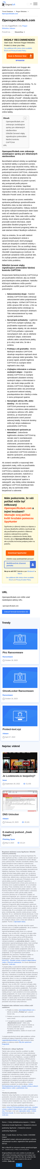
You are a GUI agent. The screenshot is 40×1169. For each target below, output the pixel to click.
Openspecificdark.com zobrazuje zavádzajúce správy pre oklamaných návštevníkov (15, 126)
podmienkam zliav (22, 1088)
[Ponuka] (35, 4)
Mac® (20, 573)
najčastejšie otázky (19, 921)
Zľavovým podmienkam (14, 962)
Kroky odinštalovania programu (19, 1122)
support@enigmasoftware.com (11, 1040)
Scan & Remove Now (17, 56)
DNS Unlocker (11, 814)
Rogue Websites (21, 11)
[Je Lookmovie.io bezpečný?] (20, 762)
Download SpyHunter (17, 553)
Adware (12, 28)
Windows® (31, 571)
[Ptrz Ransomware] (20, 639)
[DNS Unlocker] (20, 801)
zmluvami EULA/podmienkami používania (18, 1107)
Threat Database (7, 11)
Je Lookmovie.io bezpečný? (19, 776)
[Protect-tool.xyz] (20, 716)
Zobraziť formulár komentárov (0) (16, 612)
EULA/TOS (5, 960)
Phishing (6, 839)
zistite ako (12, 964)
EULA (6, 50)
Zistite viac (11, 1161)
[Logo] (8, 4)
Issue (5, 780)
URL (5, 145)
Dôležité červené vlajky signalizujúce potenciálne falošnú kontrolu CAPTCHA (16, 137)
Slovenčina (31, 4)
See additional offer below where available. (18, 48)
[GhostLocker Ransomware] (20, 677)
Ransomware (8, 657)
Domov (4, 1122)
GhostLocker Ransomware (18, 691)
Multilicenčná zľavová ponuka (16, 564)
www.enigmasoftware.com (26, 1010)
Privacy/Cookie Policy (18, 50)
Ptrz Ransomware (13, 652)
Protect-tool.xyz (12, 729)
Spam (12, 839)
